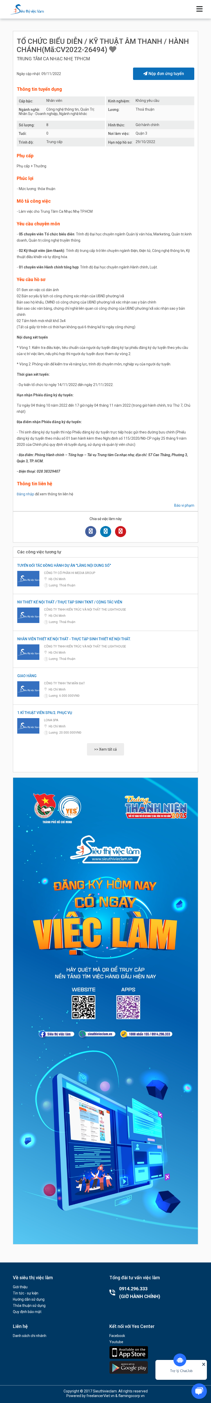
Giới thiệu (20, 1287)
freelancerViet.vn (100, 1396)
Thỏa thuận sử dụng (29, 1305)
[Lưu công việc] (112, 49)
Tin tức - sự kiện (25, 1293)
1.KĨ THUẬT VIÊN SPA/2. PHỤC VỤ (44, 713)
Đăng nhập (25, 494)
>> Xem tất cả (105, 749)
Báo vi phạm (184, 505)
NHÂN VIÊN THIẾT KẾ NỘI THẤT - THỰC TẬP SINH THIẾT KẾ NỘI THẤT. (74, 639)
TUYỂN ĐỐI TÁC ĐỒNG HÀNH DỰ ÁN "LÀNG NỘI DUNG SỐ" (64, 565)
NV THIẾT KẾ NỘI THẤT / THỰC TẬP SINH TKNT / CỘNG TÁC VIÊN (69, 602)
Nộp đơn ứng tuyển (165, 73)
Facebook (117, 1336)
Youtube (116, 1342)
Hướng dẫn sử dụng (29, 1299)
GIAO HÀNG (27, 676)
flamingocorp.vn (131, 1396)
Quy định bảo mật (27, 1312)
